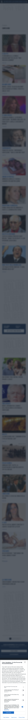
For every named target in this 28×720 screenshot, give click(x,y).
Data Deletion (6, 717)
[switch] (23, 690)
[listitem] (14, 687)
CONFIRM (8, 712)
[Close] (25, 662)
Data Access (14, 717)
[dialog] (14, 690)
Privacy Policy (22, 717)
